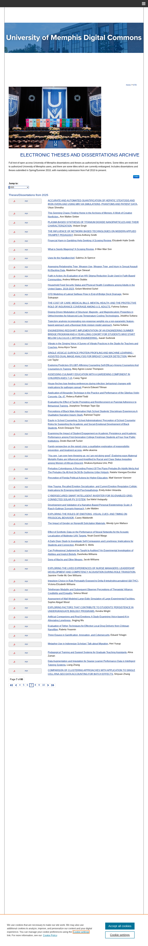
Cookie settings (81, 932)
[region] (74, 930)
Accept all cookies (119, 926)
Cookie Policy (50, 935)
